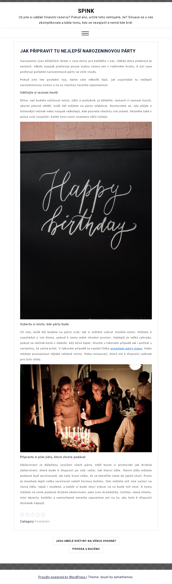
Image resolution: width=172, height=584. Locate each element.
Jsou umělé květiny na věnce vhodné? (86, 541)
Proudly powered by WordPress (62, 577)
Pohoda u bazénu (86, 548)
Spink (86, 11)
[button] (85, 34)
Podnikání (42, 521)
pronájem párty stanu (126, 348)
